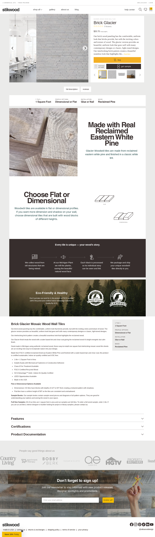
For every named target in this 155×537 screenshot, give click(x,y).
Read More (127, 54)
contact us (84, 405)
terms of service (68, 530)
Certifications (21, 426)
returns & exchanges (36, 530)
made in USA (8, 530)
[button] (12, 534)
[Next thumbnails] (140, 74)
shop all (37, 9)
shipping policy (54, 530)
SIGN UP (108, 500)
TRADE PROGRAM (23, 2)
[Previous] (12, 48)
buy (119, 60)
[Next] (85, 48)
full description (72, 89)
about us (65, 9)
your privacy (83, 530)
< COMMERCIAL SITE (9, 2)
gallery (52, 9)
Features (17, 418)
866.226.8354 (142, 2)
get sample (126, 66)
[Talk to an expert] (146, 9)
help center (130, 10)
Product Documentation (28, 434)
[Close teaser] (22, 531)
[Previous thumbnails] (94, 74)
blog (77, 9)
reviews (86, 89)
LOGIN (151, 2)
